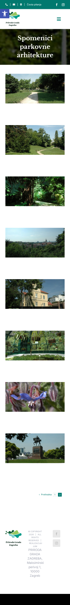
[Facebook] (56, 534)
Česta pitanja (34, 4)
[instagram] (63, 4)
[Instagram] (56, 543)
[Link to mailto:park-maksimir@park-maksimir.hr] (14, 4)
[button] (4, 13)
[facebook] (56, 4)
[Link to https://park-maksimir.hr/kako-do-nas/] (21, 4)
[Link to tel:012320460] (6, 4)
